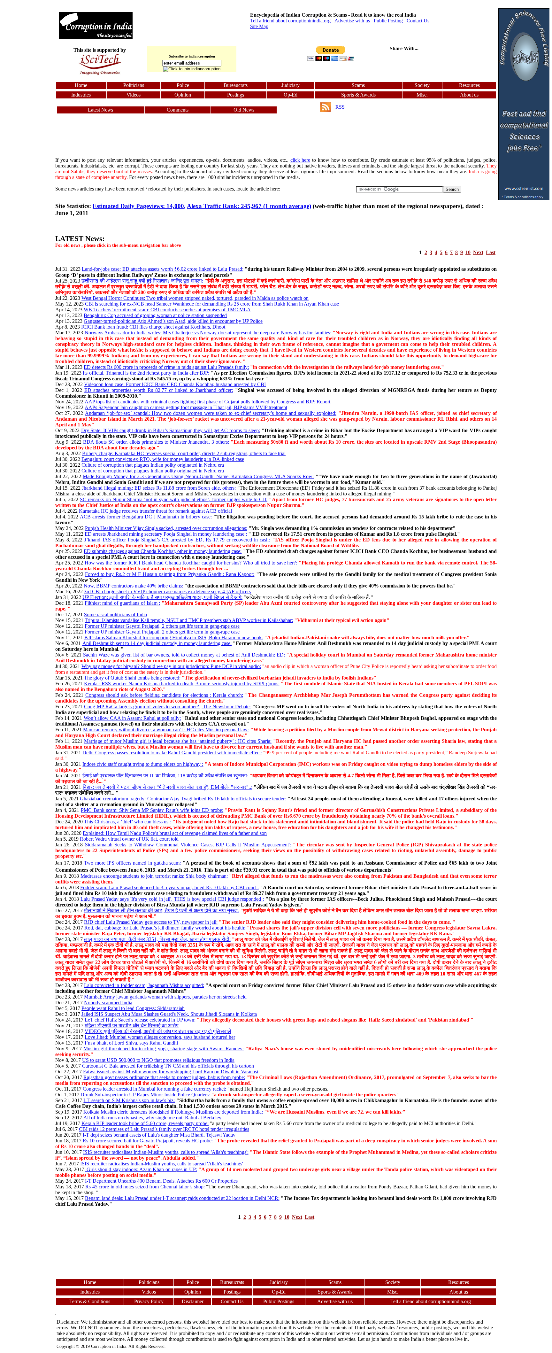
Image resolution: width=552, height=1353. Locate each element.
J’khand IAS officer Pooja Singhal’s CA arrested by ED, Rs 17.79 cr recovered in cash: (177, 539)
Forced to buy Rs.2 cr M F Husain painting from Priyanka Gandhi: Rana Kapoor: (170, 574)
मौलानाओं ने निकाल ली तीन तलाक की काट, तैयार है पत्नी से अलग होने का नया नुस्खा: (161, 910)
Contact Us (418, 20)
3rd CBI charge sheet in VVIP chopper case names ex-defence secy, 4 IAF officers (167, 591)
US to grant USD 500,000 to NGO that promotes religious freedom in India (158, 1060)
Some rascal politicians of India (115, 614)
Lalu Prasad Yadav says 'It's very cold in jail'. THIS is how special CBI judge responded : (172, 899)
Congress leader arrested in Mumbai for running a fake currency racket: (154, 1089)
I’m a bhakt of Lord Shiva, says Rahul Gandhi (131, 1043)
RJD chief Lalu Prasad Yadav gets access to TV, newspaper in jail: (151, 922)
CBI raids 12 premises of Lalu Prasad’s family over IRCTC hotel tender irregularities (164, 1129)
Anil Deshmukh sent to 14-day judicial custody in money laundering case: (157, 643)
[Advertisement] (28, 104)
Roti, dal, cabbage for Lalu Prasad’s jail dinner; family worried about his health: (164, 927)
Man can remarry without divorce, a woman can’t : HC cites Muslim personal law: (166, 729)
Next (478, 252)
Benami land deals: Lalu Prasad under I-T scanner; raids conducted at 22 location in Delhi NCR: (182, 1198)
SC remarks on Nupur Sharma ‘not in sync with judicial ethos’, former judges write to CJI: (173, 499)
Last (490, 252)
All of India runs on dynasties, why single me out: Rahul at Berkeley (152, 1117)
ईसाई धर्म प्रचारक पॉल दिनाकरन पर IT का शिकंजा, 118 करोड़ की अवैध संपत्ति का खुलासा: (165, 775)
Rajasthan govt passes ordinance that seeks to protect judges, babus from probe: (164, 1077)
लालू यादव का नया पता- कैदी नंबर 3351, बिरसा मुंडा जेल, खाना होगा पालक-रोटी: (157, 939)
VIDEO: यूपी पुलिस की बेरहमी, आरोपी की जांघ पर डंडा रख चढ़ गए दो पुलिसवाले (158, 1031)
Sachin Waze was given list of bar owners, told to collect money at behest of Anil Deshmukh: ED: (184, 654)
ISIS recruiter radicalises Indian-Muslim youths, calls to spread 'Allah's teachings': (165, 1152)
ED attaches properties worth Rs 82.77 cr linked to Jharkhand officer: (158, 390)
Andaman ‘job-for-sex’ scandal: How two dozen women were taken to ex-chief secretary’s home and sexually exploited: (210, 413)
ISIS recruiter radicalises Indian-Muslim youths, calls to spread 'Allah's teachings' (161, 1163)
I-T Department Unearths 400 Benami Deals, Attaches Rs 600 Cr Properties (161, 1181)
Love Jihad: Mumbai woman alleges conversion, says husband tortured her (160, 1037)
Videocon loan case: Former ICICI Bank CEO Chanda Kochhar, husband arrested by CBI (175, 384)
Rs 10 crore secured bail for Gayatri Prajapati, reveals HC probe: (148, 1140)
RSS (340, 107)
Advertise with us (352, 20)
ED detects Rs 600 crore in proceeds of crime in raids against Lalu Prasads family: (166, 367)
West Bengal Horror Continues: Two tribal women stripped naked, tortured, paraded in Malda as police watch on (195, 298)
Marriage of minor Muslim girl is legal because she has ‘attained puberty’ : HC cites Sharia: (178, 741)
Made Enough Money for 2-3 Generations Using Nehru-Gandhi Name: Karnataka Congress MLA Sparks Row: (198, 476)
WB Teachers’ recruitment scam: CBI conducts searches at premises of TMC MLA (167, 309)
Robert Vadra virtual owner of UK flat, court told (129, 839)
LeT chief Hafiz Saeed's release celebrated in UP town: (140, 1020)
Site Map (259, 26)
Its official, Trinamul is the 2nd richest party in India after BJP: (146, 373)
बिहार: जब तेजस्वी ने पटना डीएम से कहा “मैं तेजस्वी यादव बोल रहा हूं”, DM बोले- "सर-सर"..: (167, 787)
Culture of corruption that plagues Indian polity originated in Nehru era (152, 465)
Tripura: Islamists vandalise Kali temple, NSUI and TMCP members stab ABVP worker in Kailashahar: (189, 620)
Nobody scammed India (108, 1002)
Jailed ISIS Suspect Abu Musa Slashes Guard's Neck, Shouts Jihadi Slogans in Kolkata (169, 1014)
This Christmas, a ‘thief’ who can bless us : (127, 821)
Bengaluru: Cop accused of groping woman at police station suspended (155, 315)
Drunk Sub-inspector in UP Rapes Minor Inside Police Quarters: (145, 1094)
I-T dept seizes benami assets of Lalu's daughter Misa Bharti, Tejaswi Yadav (159, 1135)
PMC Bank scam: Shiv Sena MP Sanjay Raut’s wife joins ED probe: (152, 810)
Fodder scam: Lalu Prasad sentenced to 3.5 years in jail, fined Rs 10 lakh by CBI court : (169, 887)
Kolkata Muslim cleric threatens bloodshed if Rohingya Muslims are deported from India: (173, 1112)
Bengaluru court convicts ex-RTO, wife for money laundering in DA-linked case (162, 459)
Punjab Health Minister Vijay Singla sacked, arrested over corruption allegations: (166, 528)
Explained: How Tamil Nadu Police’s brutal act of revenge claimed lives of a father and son (175, 833)
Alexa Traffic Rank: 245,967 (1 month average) (249, 206)
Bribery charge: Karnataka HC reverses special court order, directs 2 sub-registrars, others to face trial (184, 453)
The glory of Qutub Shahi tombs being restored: (132, 677)
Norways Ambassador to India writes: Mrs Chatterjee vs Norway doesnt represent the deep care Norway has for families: (208, 332)
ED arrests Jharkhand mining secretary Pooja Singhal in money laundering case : (166, 534)
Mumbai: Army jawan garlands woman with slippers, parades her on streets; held (165, 996)
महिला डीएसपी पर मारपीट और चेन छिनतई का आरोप (132, 1025)
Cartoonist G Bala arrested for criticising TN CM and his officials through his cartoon (168, 1066)
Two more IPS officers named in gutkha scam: (132, 863)
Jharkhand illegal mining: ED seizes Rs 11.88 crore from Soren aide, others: (159, 488)
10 (468, 252)
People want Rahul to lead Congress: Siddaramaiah (133, 1008)
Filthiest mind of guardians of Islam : (122, 603)
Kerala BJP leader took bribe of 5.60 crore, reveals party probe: (145, 1123)
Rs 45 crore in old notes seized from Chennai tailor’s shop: (144, 1186)
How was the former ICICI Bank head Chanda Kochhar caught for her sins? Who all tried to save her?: (191, 562)
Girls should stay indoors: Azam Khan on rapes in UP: (141, 1169)
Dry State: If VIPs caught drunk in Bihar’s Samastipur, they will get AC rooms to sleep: (170, 430)
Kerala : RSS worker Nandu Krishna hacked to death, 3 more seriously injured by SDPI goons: (181, 683)
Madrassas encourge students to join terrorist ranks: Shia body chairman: (154, 876)
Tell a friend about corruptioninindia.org (290, 20)
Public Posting (388, 20)
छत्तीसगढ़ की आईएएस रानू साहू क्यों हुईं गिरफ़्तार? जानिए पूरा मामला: (142, 281)
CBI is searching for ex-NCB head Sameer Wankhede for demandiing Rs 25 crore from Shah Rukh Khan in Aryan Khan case (212, 304)
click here (300, 160)
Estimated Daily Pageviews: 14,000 (138, 206)
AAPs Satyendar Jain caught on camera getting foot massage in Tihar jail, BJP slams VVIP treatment (186, 407)
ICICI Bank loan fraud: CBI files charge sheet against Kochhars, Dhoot (153, 327)
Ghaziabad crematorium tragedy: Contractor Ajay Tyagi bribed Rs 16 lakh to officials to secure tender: (183, 798)
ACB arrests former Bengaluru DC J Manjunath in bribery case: (146, 516)
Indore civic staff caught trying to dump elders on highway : (142, 764)
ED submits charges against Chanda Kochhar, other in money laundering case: (162, 551)
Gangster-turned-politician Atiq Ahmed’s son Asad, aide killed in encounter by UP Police (173, 321)
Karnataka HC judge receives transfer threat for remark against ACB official (155, 511)
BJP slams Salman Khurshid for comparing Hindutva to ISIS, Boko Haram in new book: (173, 637)
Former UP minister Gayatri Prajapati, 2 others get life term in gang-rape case (162, 626)
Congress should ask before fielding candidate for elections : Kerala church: (164, 695)
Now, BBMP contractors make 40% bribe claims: (133, 585)
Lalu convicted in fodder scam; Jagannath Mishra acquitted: (144, 985)
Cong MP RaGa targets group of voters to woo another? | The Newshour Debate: (167, 706)
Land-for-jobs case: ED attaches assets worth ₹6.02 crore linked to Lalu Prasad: (162, 269)
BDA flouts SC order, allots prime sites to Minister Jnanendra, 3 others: (156, 442)
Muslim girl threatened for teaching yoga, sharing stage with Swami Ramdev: (163, 1048)
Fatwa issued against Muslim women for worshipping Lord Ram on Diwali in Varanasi (170, 1071)
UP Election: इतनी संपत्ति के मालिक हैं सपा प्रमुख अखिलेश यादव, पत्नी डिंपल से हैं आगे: (162, 597)
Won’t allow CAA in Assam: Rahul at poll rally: (132, 718)
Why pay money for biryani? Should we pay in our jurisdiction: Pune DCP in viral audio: (171, 666)
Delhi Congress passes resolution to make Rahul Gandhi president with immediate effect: (172, 752)
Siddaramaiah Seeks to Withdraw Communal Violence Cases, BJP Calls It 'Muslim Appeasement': (188, 844)
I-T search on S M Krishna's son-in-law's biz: (129, 1100)
